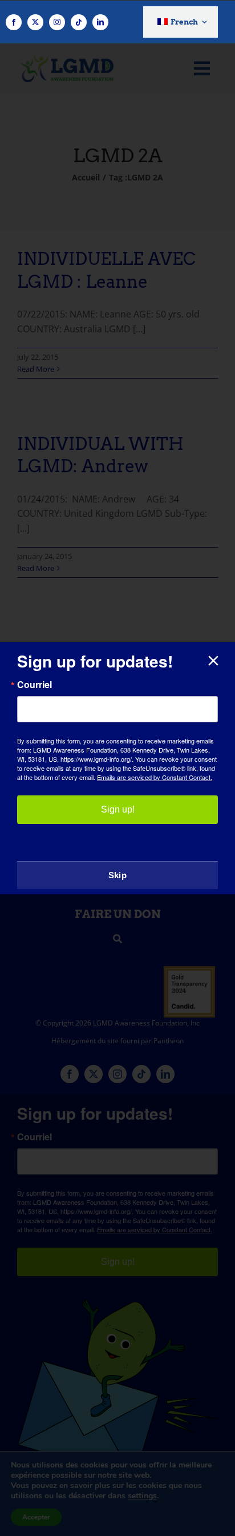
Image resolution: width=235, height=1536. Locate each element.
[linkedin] (100, 22)
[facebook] (14, 22)
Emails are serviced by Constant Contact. (154, 777)
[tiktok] (79, 22)
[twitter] (35, 22)
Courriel (34, 684)
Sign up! (118, 809)
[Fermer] (213, 660)
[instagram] (57, 22)
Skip (117, 875)
